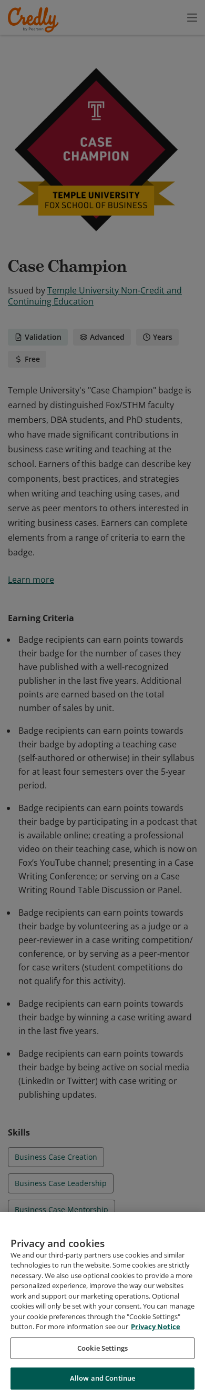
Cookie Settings (102, 1348)
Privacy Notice (155, 1326)
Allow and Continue (102, 1378)
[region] (102, 1305)
